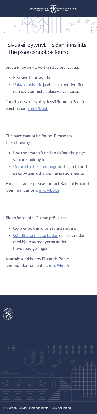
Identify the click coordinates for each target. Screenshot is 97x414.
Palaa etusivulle (27, 84)
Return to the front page (35, 166)
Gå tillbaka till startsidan (35, 235)
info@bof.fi (38, 108)
